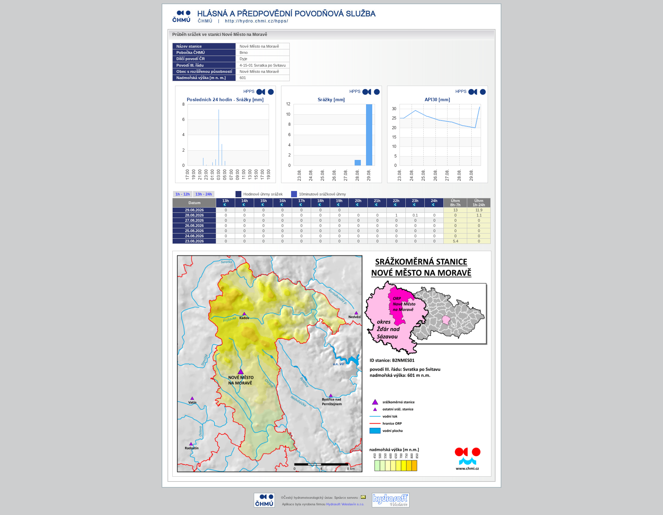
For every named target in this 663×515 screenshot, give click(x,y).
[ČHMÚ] (264, 506)
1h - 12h (182, 194)
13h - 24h (203, 194)
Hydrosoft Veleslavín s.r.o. (345, 504)
